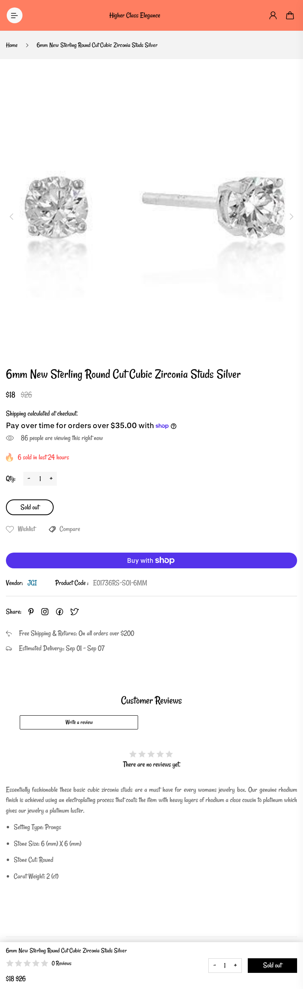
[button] (11, 216)
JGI (32, 582)
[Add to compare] (52, 529)
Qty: (10, 478)
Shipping (16, 413)
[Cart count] (290, 15)
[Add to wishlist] (10, 529)
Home (12, 45)
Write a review (79, 722)
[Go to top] (289, 961)
